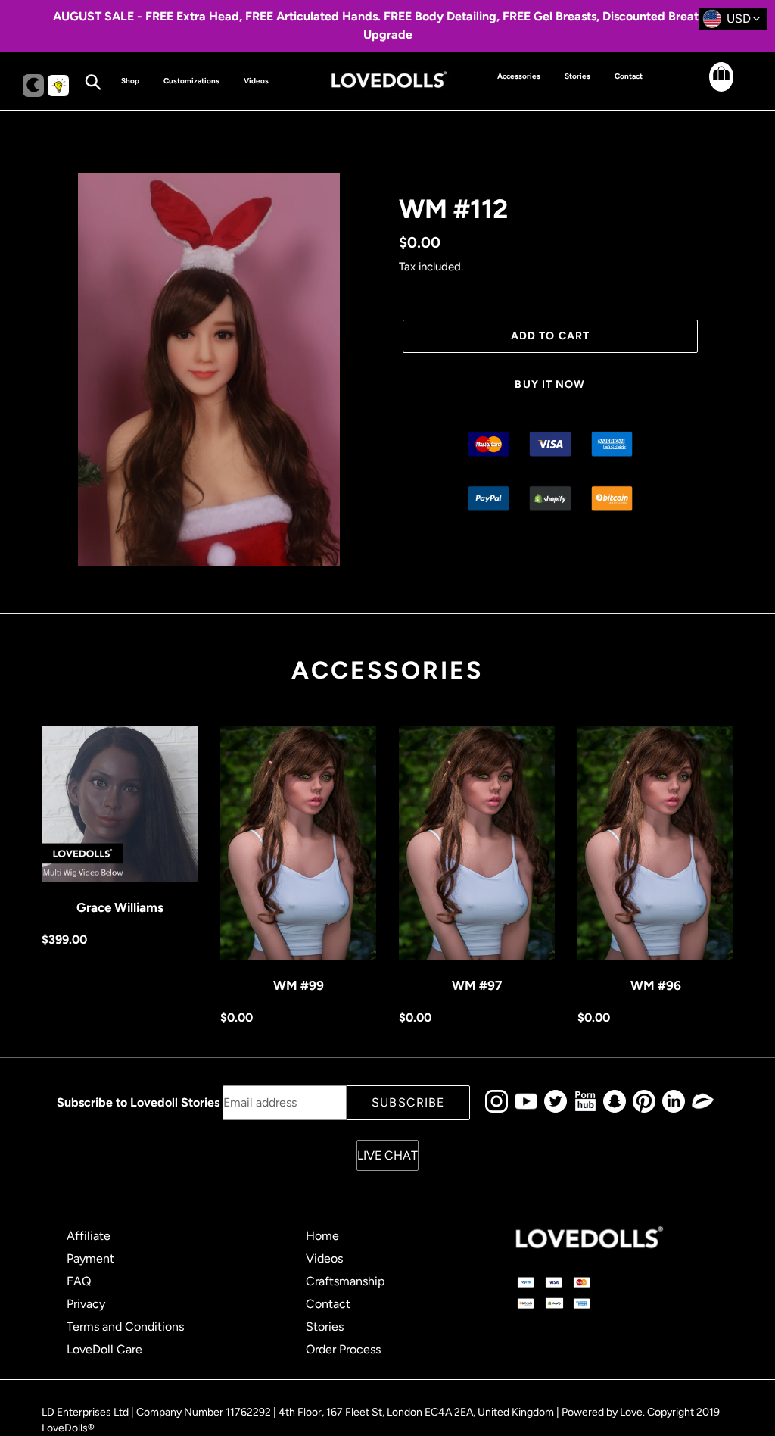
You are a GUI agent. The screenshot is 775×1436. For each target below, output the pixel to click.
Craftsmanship (345, 1281)
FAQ (79, 1281)
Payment (90, 1258)
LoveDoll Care (104, 1349)
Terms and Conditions (125, 1326)
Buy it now (550, 384)
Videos (324, 1258)
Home (322, 1235)
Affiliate (88, 1235)
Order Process (343, 1349)
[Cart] (708, 89)
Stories (325, 1326)
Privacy (86, 1304)
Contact (328, 1304)
